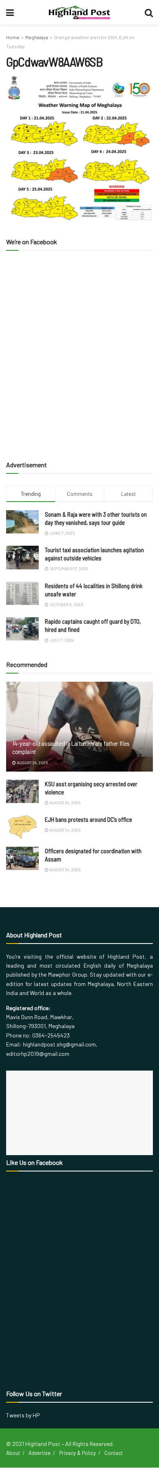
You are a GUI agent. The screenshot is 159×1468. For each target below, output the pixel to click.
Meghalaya (36, 37)
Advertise (40, 1453)
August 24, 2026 (32, 762)
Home (13, 37)
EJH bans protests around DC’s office (88, 819)
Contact (113, 1453)
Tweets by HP (23, 1415)
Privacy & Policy (77, 1453)
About (13, 1453)
